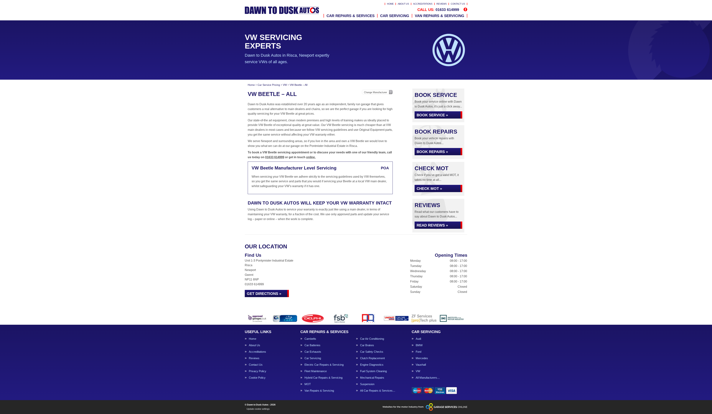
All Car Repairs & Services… (377, 390)
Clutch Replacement (372, 358)
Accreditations (422, 4)
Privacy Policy (257, 371)
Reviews (441, 4)
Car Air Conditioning (372, 338)
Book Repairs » (432, 152)
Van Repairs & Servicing (439, 16)
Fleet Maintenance (315, 371)
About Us (403, 4)
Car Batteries (312, 345)
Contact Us (458, 4)
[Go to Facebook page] (465, 9)
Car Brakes (367, 345)
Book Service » (432, 115)
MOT (307, 384)
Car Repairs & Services (351, 16)
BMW (419, 345)
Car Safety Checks (371, 351)
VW (418, 371)
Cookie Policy (257, 377)
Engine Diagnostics (371, 364)
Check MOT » (429, 189)
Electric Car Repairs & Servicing (324, 364)
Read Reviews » (432, 225)
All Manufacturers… (428, 377)
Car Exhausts (312, 351)
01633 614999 (438, 9)
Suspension (367, 384)
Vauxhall (421, 364)
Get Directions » (264, 294)
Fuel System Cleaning (373, 371)
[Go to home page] (282, 10)
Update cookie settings (258, 409)
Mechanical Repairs (372, 377)
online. (311, 157)
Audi (418, 338)
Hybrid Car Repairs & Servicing (323, 377)
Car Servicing (394, 16)
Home (390, 4)
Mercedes (422, 358)
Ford (418, 351)
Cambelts (310, 338)
